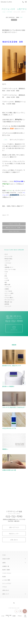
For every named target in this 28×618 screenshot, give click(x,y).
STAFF (21, 17)
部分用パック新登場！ (8, 386)
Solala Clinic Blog (14, 231)
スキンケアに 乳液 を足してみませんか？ (13, 407)
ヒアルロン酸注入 (9, 297)
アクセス (19, 616)
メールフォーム (14, 329)
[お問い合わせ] (25, 2)
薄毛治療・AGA (8, 302)
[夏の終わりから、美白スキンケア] (14, 363)
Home (2, 616)
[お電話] (23, 2)
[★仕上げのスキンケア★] (14, 426)
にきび (6, 278)
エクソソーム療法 (9, 293)
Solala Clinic (6, 2)
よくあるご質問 (6, 580)
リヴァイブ (7, 261)
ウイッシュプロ (8, 256)
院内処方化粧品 (8, 258)
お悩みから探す (8, 616)
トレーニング (8, 306)
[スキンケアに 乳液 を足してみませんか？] (14, 405)
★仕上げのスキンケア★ (9, 428)
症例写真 (7, 304)
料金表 (14, 616)
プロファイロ (8, 295)
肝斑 (6, 276)
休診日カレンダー (14, 534)
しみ (6, 274)
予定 (6, 265)
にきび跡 (7, 280)
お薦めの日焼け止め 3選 (9, 470)
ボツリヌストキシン (9, 299)
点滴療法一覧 (5, 566)
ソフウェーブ (8, 286)
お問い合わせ (14, 540)
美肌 (6, 282)
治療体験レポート (9, 267)
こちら (5, 140)
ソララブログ (9, 12)
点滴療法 (7, 289)
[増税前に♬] (14, 447)
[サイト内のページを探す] (25, 611)
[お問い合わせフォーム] (20, 611)
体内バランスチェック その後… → (14, 227)
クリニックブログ (6, 583)
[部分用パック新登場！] (14, 384)
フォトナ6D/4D (8, 291)
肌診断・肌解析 (6, 569)
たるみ (6, 271)
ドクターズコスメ (6, 573)
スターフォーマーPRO (10, 269)
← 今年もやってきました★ (14, 224)
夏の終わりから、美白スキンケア (11, 365)
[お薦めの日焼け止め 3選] (14, 468)
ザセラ (6, 254)
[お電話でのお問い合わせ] (16, 611)
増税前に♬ (5, 449)
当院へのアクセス (14, 527)
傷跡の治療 (7, 284)
